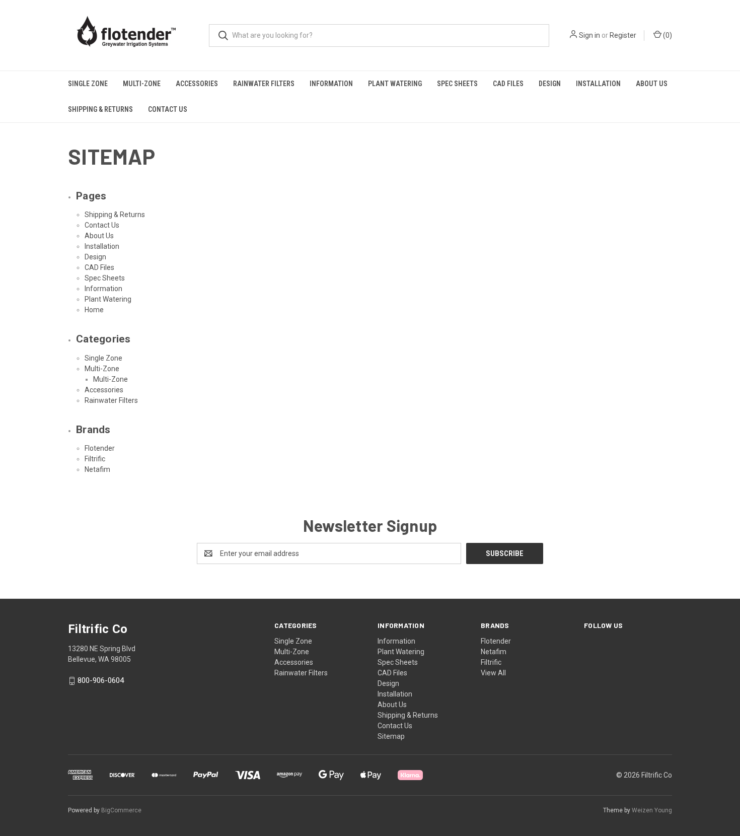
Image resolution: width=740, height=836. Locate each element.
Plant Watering (395, 84)
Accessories (197, 84)
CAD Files (508, 84)
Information (331, 84)
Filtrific (95, 459)
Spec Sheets (457, 84)
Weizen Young (652, 810)
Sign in (589, 35)
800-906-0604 (101, 680)
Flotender (100, 448)
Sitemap (391, 736)
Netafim (97, 469)
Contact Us (167, 109)
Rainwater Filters (263, 84)
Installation (598, 84)
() (666, 35)
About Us (652, 84)
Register (623, 35)
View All (493, 673)
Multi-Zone (142, 84)
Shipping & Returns (100, 109)
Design (550, 84)
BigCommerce (121, 810)
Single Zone (88, 84)
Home (94, 310)
